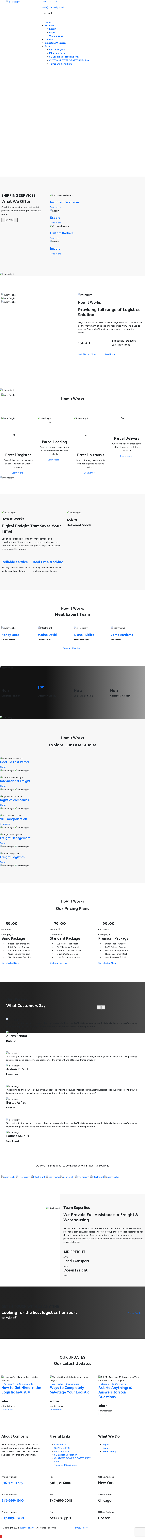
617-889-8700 (12, 1518)
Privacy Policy (81, 1527)
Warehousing (56, 36)
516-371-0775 (49, 1)
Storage (105, 1384)
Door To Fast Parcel (14, 762)
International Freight (15, 781)
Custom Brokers (61, 233)
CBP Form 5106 (57, 50)
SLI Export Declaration (65, 1454)
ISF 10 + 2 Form (62, 1451)
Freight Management (15, 838)
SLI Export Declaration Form (64, 57)
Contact (49, 39)
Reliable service (15, 562)
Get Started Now (87, 354)
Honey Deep (10, 635)
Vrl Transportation (13, 819)
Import (52, 32)
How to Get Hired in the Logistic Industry (21, 1390)
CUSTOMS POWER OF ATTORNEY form (69, 60)
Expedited (5, 824)
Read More (56, 207)
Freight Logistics (12, 857)
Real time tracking (48, 562)
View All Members (72, 648)
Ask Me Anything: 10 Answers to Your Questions (115, 1392)
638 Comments (25, 1384)
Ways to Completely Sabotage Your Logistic (69, 1390)
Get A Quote (135, 1313)
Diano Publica (84, 635)
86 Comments (119, 1384)
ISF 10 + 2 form (57, 53)
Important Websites (55, 43)
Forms (48, 46)
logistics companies (14, 800)
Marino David (47, 635)
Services (49, 25)
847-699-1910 (12, 1500)
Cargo (3, 767)
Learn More (17, 472)
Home (48, 22)
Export (52, 29)
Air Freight (9, 1384)
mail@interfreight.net (53, 7)
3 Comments (72, 1384)
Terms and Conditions (60, 64)
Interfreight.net (28, 1527)
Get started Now (10, 963)
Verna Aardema (122, 635)
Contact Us (60, 1444)
